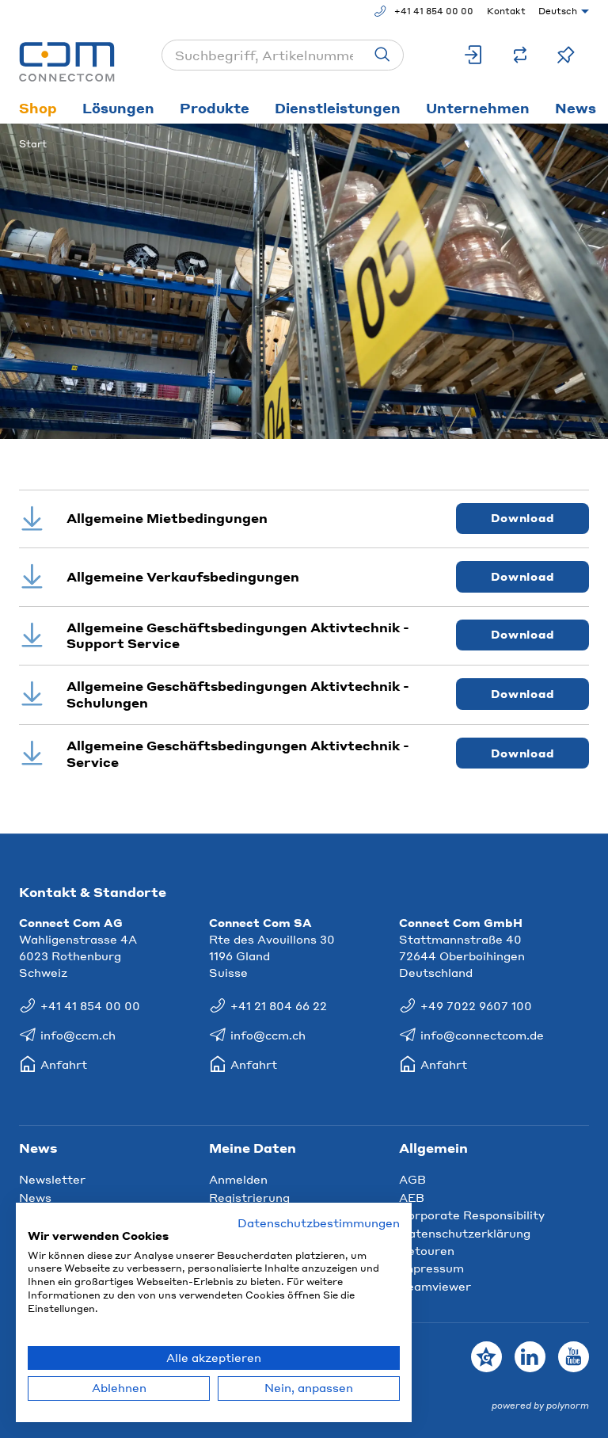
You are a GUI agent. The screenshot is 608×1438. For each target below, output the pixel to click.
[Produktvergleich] (520, 55)
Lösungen (118, 107)
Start (33, 144)
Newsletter (52, 1179)
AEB (411, 1197)
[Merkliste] (566, 55)
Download (523, 517)
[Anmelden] (474, 55)
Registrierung (249, 1197)
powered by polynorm (540, 1405)
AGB (412, 1179)
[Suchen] (382, 55)
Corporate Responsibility (472, 1214)
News (35, 1197)
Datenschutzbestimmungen (319, 1223)
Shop (38, 107)
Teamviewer (435, 1286)
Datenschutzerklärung (464, 1233)
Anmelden (238, 1179)
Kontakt (506, 11)
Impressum (431, 1268)
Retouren (426, 1250)
